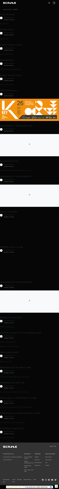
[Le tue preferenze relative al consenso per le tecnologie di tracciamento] (56, 486)
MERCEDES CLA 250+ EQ (12, 383)
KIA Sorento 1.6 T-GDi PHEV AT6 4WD (18, 398)
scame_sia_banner (9, 212)
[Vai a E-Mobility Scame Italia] (9, 3)
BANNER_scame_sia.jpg (11, 247)
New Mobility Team (9, 161)
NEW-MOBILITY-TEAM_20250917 (16, 176)
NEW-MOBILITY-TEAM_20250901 (16, 282)
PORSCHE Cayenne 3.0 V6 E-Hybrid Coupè (20, 333)
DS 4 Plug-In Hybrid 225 (12, 428)
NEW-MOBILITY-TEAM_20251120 (16, 126)
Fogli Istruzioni (7, 14)
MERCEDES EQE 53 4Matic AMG (15, 367)
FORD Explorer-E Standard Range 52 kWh (20, 413)
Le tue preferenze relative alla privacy (36, 487)
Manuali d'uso (6, 30)
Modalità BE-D (7, 60)
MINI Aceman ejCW (9, 352)
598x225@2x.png (8, 90)
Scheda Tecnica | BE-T (11, 75)
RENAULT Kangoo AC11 (11, 317)
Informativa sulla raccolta (14, 487)
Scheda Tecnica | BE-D (11, 45)
